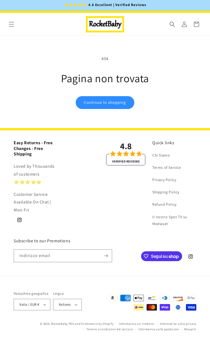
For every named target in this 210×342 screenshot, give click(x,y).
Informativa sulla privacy (178, 324)
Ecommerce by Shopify (97, 324)
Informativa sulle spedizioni (158, 329)
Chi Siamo (161, 155)
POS (71, 324)
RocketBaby (59, 324)
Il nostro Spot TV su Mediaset (169, 220)
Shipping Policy (165, 192)
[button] (11, 24)
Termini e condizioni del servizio (109, 329)
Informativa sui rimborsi (136, 324)
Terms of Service (166, 167)
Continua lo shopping (105, 102)
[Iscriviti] (106, 255)
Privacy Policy (164, 179)
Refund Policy (164, 204)
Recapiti (190, 329)
